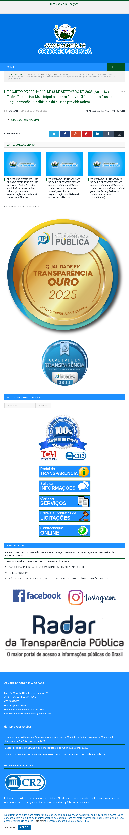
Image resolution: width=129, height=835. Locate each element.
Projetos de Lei (117, 111)
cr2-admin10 (15, 111)
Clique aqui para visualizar (25, 119)
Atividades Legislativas (97, 111)
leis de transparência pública (58, 802)
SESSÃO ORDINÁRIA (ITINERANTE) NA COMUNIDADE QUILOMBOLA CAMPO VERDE (45, 567)
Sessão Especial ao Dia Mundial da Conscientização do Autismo (63, 7)
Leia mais (40, 820)
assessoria (82, 798)
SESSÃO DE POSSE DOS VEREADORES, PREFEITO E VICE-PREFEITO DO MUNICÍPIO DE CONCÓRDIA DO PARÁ (58, 578)
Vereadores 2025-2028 (16, 572)
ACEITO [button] (24, 827)
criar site (24, 798)
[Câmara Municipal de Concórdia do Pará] (64, 39)
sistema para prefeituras (45, 798)
